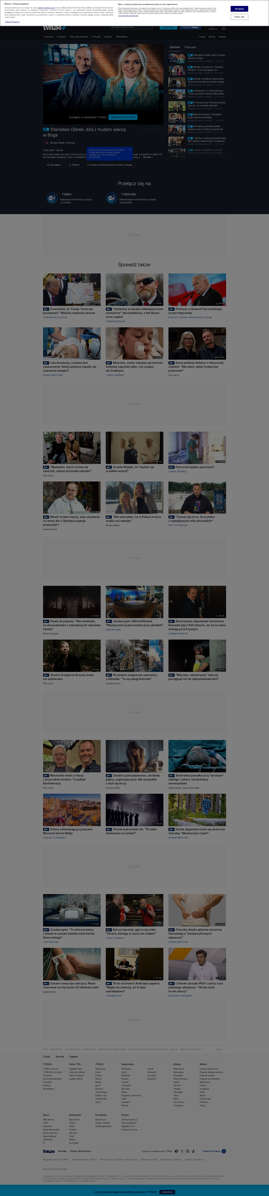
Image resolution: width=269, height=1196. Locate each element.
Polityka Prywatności (12, 22)
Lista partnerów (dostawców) (128, 16)
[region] (134, 13)
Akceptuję (239, 9)
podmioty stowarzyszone (46, 8)
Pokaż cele (239, 17)
